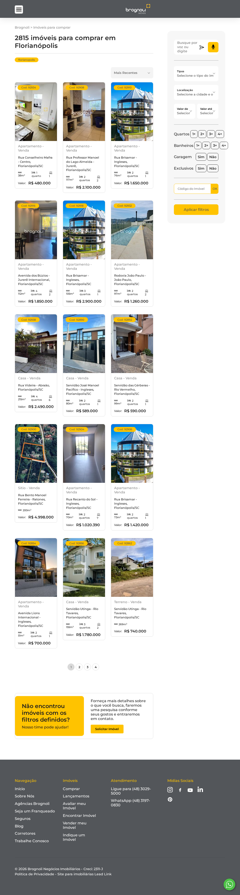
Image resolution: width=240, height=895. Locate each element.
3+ (211, 134)
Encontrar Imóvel (79, 815)
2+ (202, 134)
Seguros (22, 818)
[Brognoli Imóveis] (138, 13)
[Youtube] (190, 790)
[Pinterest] (170, 800)
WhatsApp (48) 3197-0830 (130, 802)
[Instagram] (170, 790)
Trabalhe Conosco (32, 841)
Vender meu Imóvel (74, 825)
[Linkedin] (200, 790)
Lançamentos (76, 796)
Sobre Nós (24, 796)
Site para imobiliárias (84, 874)
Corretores (25, 833)
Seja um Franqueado (35, 811)
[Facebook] (180, 790)
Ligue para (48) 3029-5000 (131, 791)
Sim (201, 157)
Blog (19, 826)
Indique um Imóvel (74, 837)
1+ (193, 134)
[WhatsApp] (229, 884)
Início (20, 789)
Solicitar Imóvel (107, 729)
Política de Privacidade (34, 874)
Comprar (71, 789)
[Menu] (19, 9)
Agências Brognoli (32, 803)
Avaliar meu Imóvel (74, 805)
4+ (220, 134)
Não (212, 157)
